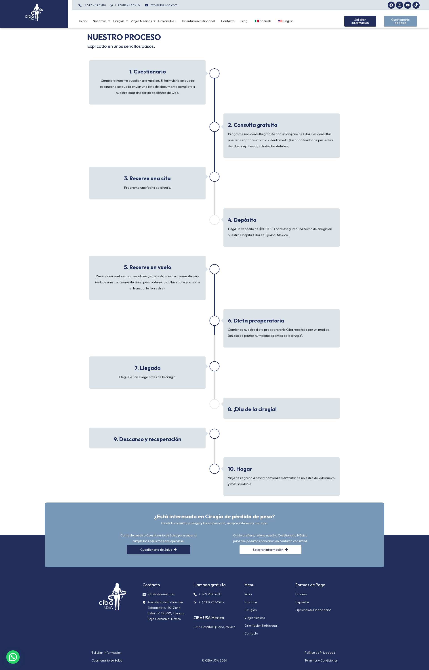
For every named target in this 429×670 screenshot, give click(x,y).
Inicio (83, 21)
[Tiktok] (416, 5)
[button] (13, 657)
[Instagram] (399, 5)
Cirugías (118, 21)
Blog (244, 21)
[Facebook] (391, 5)
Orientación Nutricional (198, 21)
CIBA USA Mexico (208, 617)
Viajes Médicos (141, 21)
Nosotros (100, 21)
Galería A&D (167, 21)
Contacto (228, 21)
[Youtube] (407, 5)
